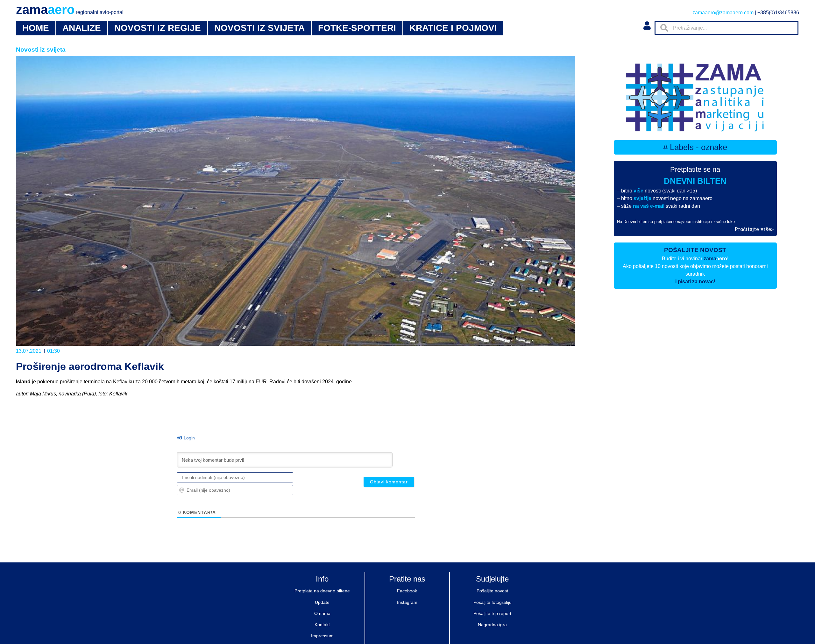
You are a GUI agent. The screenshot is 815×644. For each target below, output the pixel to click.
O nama (322, 613)
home (35, 28)
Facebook (407, 590)
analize (81, 28)
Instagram (407, 602)
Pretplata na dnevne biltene (322, 590)
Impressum (322, 635)
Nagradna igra (492, 624)
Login (188, 437)
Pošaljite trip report (492, 613)
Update (322, 602)
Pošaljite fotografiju (492, 602)
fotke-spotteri (357, 28)
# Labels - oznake (695, 147)
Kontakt (322, 624)
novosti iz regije (157, 28)
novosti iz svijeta (259, 28)
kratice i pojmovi (453, 28)
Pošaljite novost (492, 590)
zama (70, 10)
